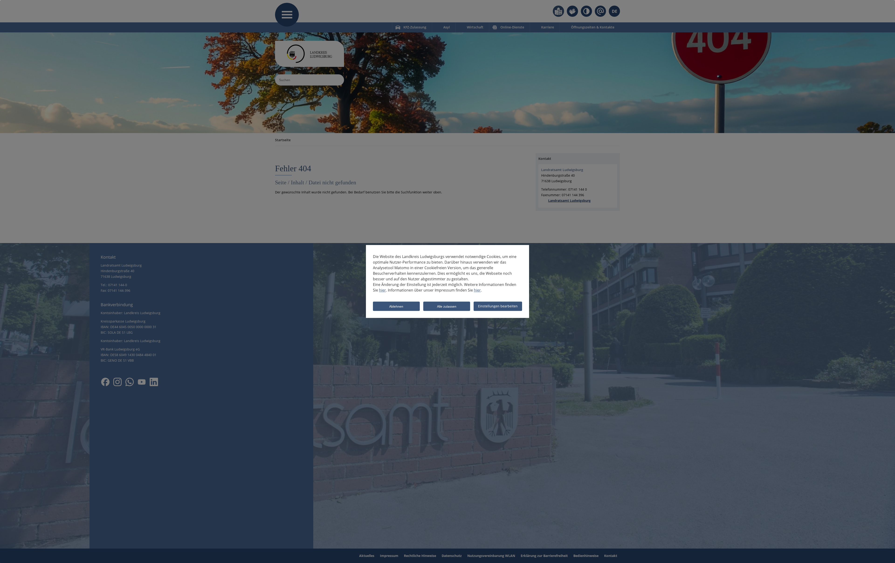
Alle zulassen (446, 306)
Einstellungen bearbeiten (498, 306)
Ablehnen (396, 306)
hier (382, 290)
